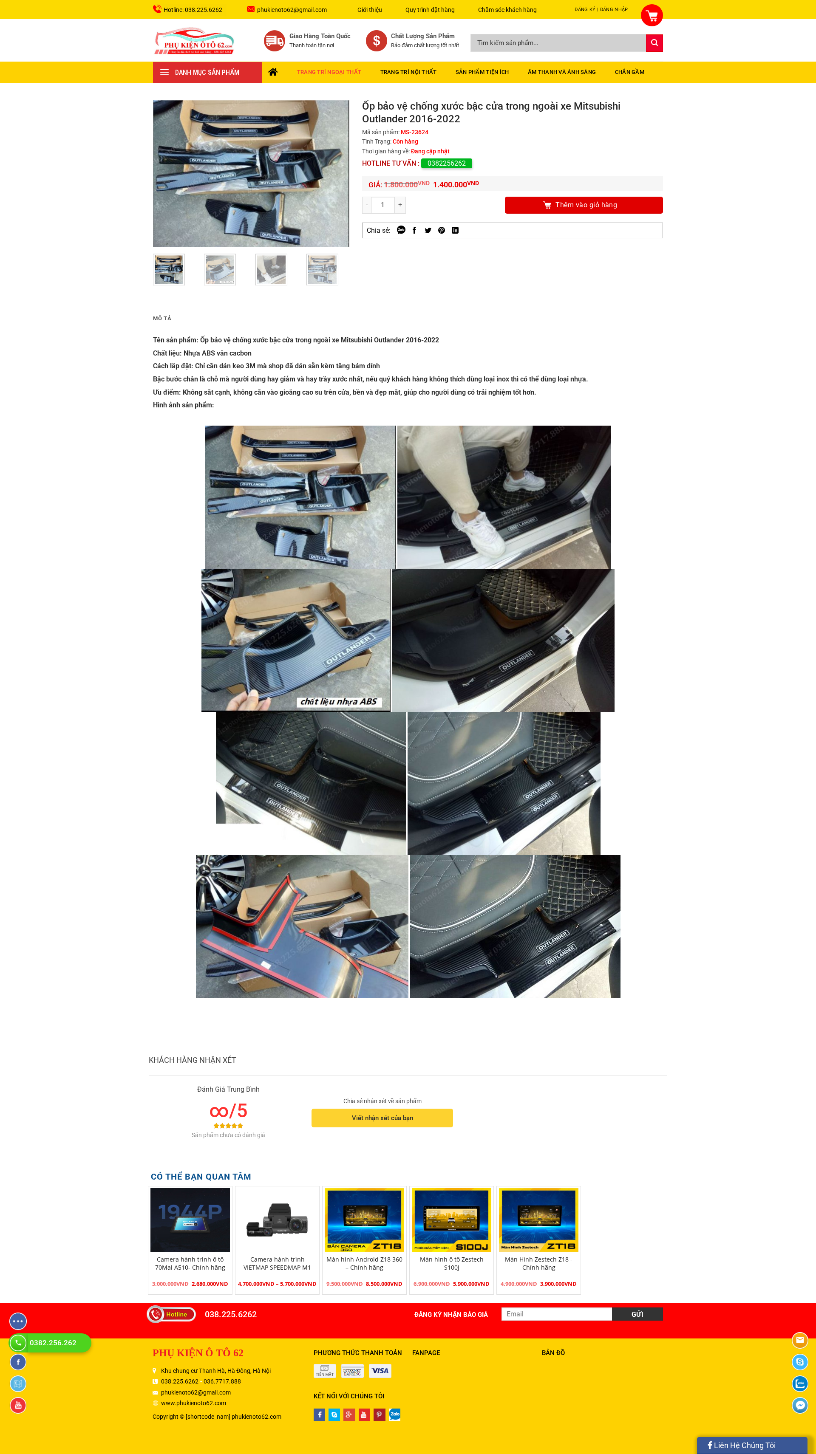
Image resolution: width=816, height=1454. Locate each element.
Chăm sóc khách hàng (507, 9)
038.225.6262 (231, 1314)
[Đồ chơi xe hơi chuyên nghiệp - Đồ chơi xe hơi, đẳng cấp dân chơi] (194, 40)
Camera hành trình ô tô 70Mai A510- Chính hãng (190, 1263)
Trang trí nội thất (408, 72)
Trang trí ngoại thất (329, 72)
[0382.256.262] (19, 1342)
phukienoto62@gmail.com (292, 9)
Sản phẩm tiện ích (482, 72)
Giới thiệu (369, 9)
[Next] (334, 173)
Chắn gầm (629, 72)
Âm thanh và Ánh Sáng (562, 72)
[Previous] (168, 173)
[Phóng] (340, 239)
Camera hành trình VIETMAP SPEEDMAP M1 (277, 1263)
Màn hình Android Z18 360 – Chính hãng (364, 1263)
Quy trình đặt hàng (430, 9)
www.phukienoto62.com (193, 1403)
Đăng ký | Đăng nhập (601, 9)
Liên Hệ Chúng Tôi (744, 1445)
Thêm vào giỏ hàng (586, 205)
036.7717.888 (222, 1381)
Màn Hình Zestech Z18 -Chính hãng (538, 1263)
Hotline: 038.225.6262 (193, 9)
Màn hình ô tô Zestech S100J (452, 1263)
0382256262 (447, 163)
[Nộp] (654, 43)
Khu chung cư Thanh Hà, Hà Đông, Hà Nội (216, 1370)
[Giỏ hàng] (647, 10)
